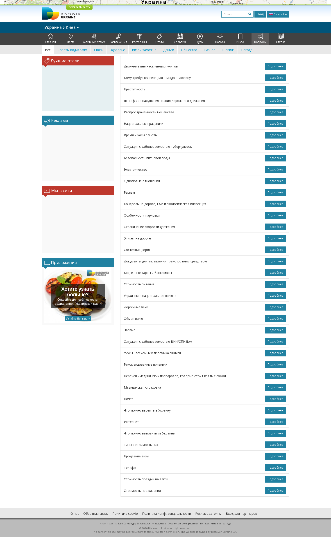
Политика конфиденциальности (166, 513)
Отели (159, 42)
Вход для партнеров (241, 513)
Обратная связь (95, 513)
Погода (220, 42)
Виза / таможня (144, 50)
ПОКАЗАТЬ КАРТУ (79, 7)
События (180, 42)
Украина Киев (60, 27)
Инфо (240, 42)
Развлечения (118, 42)
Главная (50, 42)
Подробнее (275, 66)
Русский (279, 14)
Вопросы (260, 42)
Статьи (280, 42)
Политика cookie (125, 513)
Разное (209, 50)
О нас (74, 513)
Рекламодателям (208, 513)
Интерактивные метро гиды (215, 523)
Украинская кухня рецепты (183, 523)
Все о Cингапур (126, 523)
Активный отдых (94, 42)
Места (71, 42)
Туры (200, 42)
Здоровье (117, 50)
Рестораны (139, 42)
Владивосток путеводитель (151, 523)
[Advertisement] (77, 153)
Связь (98, 50)
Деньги (168, 50)
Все (48, 50)
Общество (189, 50)
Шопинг (228, 50)
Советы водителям (72, 50)
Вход (260, 14)
